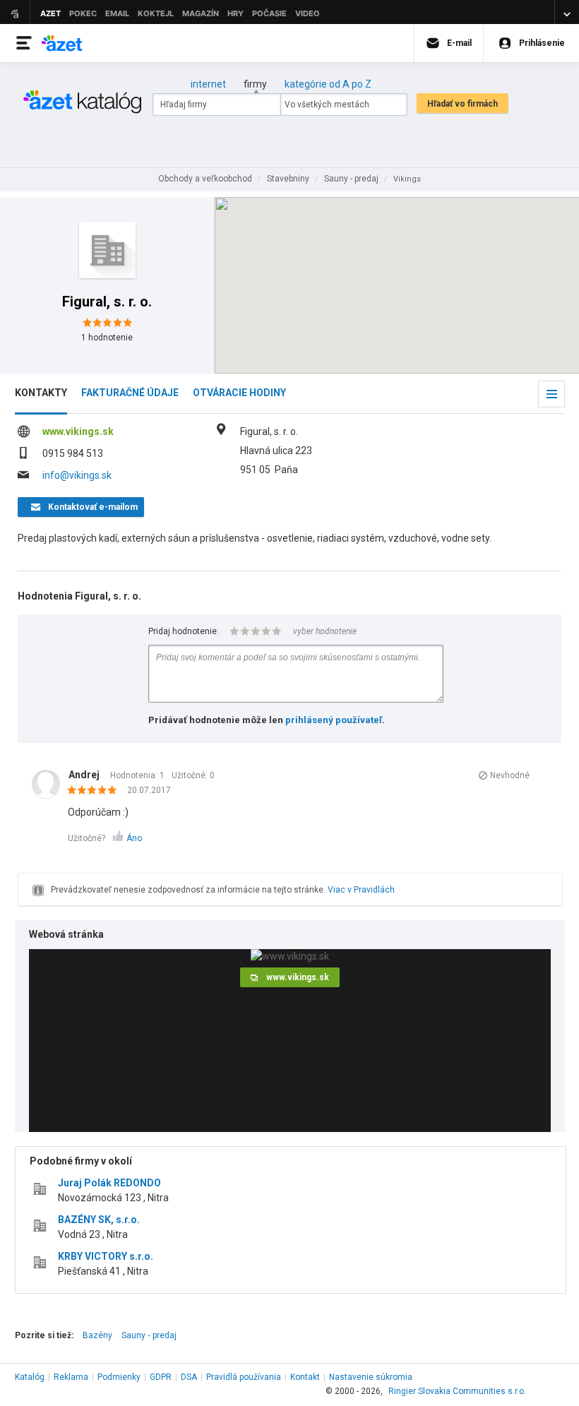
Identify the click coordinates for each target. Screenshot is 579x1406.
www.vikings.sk (78, 431)
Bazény (97, 1335)
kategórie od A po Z (328, 84)
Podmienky (119, 1377)
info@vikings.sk (77, 475)
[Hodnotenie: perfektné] (95, 791)
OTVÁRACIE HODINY (239, 392)
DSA (189, 1377)
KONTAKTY (41, 392)
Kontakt (305, 1377)
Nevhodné (510, 775)
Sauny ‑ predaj (149, 1335)
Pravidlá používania (243, 1377)
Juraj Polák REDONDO (109, 1182)
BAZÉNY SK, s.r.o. (99, 1219)
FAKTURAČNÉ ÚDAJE (130, 392)
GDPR (161, 1377)
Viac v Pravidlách (361, 890)
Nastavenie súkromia (370, 1377)
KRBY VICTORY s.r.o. (105, 1256)
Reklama (71, 1377)
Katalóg (29, 1377)
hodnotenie (107, 337)
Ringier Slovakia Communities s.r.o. (457, 1391)
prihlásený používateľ (333, 720)
